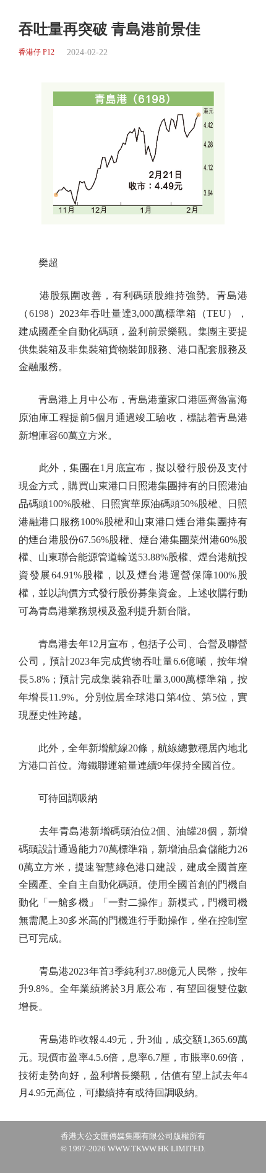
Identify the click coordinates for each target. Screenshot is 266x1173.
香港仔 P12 (36, 52)
